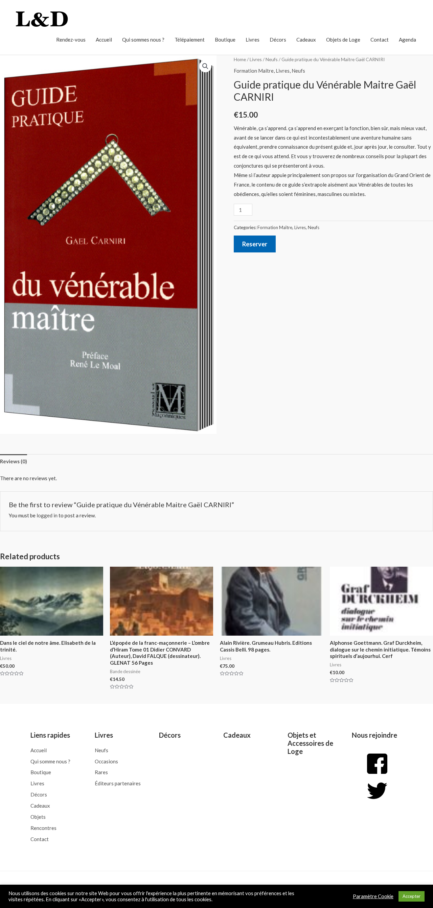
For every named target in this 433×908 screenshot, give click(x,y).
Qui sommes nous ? (143, 39)
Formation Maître (254, 71)
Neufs (272, 59)
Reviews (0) (13, 461)
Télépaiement (190, 39)
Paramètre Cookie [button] (373, 896)
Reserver (254, 244)
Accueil (104, 39)
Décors (278, 39)
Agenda (407, 39)
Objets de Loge (343, 39)
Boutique (225, 39)
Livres (252, 39)
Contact (379, 39)
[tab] (13, 461)
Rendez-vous (71, 39)
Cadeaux (306, 39)
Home (240, 59)
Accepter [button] (411, 896)
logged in (47, 515)
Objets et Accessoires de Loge (310, 743)
